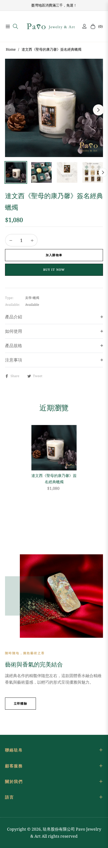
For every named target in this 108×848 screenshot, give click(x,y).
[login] (82, 26)
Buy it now (54, 269)
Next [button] (98, 109)
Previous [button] (9, 109)
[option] (54, 108)
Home (11, 49)
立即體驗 (20, 703)
